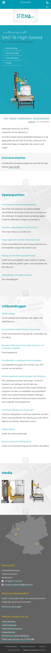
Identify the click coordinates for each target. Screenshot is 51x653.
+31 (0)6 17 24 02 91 (13, 581)
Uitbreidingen (12, 58)
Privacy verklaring (14, 650)
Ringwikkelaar (8, 632)
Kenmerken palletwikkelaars (15, 636)
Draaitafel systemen (25, 118)
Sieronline (42, 650)
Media (8, 63)
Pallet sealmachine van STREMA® (18, 639)
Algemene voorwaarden (28, 646)
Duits (47, 6)
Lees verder (14, 167)
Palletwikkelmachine (12, 629)
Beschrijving (11, 48)
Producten (13, 118)
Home (6, 118)
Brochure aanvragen (12, 607)
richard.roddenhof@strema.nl (19, 585)
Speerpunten (12, 53)
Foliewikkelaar (8, 621)
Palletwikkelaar (9, 625)
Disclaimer (42, 646)
